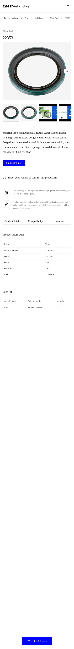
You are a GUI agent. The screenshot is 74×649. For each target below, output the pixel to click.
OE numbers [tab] (57, 221)
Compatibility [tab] (35, 221)
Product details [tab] (12, 221)
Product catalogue (11, 18)
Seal (26, 18)
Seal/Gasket (39, 18)
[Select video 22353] (48, 112)
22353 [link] (67, 18)
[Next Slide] (66, 71)
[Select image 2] (29, 112)
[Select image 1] (11, 112)
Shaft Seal (54, 18)
